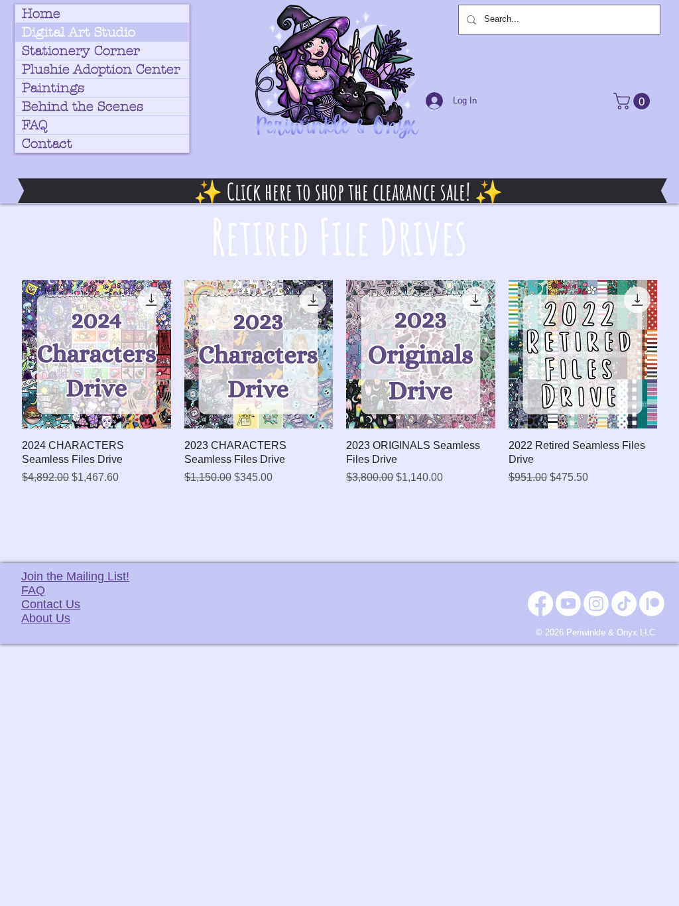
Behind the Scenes (82, 106)
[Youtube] (568, 603)
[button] (633, 101)
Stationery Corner (81, 50)
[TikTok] (624, 603)
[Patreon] (651, 603)
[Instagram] (596, 603)
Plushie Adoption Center (101, 69)
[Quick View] (96, 354)
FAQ (35, 125)
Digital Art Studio (78, 32)
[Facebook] (540, 603)
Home (41, 13)
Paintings (53, 88)
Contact (47, 143)
